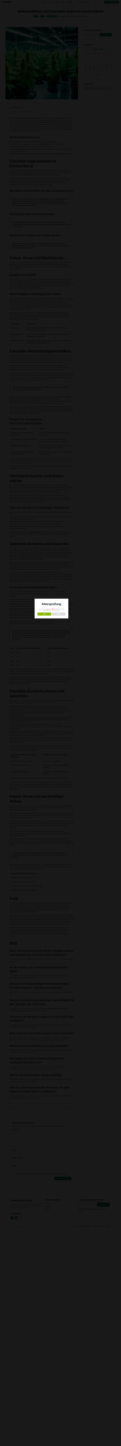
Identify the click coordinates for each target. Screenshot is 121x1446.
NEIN (58, 614)
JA (44, 614)
